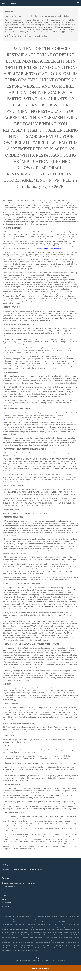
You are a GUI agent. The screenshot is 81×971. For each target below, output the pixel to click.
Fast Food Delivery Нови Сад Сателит (30, 919)
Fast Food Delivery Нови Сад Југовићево (52, 919)
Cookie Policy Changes (34, 869)
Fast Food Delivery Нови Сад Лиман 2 (19, 929)
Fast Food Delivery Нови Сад (66, 937)
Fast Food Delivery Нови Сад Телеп (25, 916)
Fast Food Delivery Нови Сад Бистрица (33, 914)
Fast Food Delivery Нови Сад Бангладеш (49, 934)
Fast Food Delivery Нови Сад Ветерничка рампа (33, 932)
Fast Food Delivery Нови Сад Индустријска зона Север (61, 932)
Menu (4, 899)
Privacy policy (7, 869)
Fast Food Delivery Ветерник (43, 942)
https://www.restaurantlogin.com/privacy (47, 248)
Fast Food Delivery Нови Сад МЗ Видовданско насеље (19, 937)
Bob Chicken (12, 3)
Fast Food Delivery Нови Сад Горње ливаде (46, 937)
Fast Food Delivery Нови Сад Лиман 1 (66, 929)
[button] (78, 3)
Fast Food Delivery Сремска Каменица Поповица (55, 940)
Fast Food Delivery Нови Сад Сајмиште (12, 914)
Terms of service (19, 869)
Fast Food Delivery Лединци (51, 948)
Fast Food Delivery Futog (20, 948)
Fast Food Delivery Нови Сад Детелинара (55, 914)
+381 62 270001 (9, 887)
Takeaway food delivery (32, 950)
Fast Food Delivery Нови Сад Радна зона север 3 (53, 927)
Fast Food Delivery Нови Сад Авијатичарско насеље (43, 921)
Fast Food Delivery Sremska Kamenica (63, 945)
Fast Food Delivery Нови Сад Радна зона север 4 (42, 929)
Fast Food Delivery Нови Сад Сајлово (28, 934)
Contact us (5, 906)
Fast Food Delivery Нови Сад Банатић (45, 916)
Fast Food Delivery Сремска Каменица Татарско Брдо (26, 940)
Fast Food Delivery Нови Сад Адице (67, 921)
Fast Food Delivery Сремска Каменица (24, 942)
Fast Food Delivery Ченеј (66, 948)
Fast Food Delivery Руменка (72, 942)
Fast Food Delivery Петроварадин (43, 945)
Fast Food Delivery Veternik (10, 945)
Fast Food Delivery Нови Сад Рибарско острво (61, 924)
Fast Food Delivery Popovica (35, 948)
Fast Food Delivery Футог (57, 942)
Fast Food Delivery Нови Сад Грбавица (66, 916)
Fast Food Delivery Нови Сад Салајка (37, 924)
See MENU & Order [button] (40, 968)
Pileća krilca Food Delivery (19, 950)
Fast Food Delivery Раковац (25, 945)
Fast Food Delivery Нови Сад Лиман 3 (18, 921)
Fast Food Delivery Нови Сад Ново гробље (29, 927)
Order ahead (6, 903)
